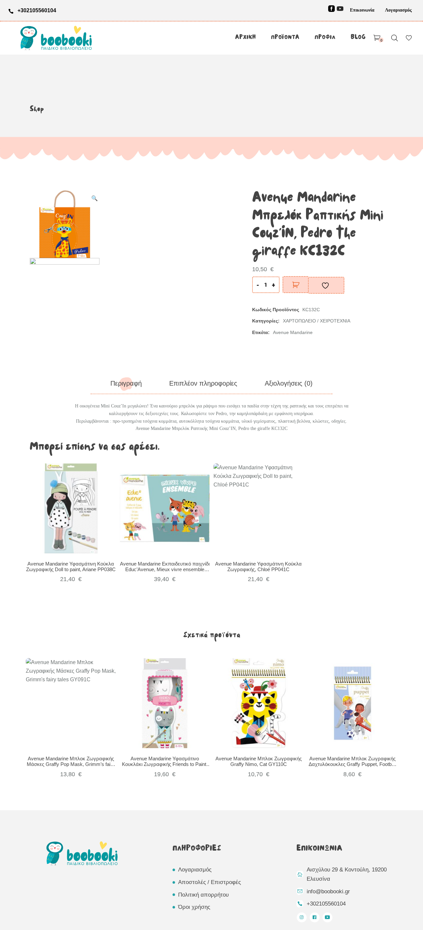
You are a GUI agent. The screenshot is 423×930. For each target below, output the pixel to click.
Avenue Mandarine (293, 332)
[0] (376, 38)
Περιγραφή (126, 383)
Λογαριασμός (398, 10)
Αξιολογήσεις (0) (289, 383)
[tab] (126, 383)
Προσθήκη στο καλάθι (296, 284)
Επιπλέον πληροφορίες (203, 383)
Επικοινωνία (362, 10)
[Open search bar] (394, 38)
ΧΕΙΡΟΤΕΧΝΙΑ (335, 320)
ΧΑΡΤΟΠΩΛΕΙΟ (299, 320)
